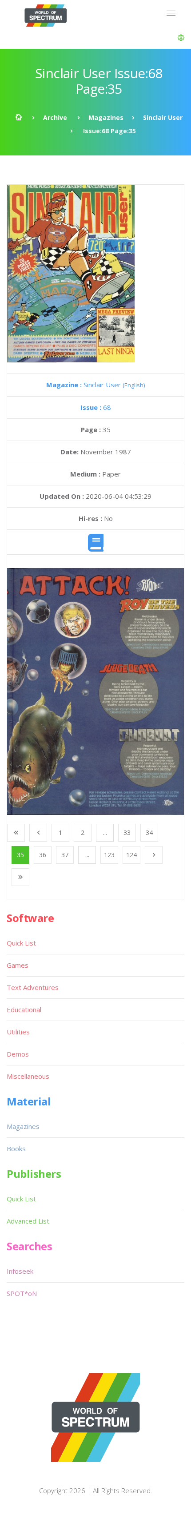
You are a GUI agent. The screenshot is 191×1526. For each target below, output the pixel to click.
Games (17, 965)
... (105, 832)
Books (16, 1148)
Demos (18, 1053)
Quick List (21, 942)
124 (131, 854)
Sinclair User (163, 117)
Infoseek (20, 1271)
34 (149, 832)
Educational (24, 1009)
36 (42, 854)
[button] (181, 37)
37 (64, 854)
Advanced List (28, 1220)
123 (109, 854)
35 (20, 854)
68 (95, 407)
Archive (55, 117)
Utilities (18, 1031)
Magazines (105, 117)
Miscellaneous (28, 1076)
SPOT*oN (22, 1293)
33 (127, 832)
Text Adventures (33, 987)
